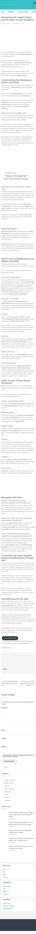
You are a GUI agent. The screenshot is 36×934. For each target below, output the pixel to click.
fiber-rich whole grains (12, 417)
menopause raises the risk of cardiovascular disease (15, 368)
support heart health (22, 366)
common (23, 119)
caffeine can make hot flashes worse (17, 459)
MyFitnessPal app (8, 605)
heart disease (27, 204)
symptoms (4, 102)
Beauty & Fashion (9, 783)
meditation (6, 529)
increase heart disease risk (11, 405)
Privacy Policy (7, 903)
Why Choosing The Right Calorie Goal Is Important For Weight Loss (27, 683)
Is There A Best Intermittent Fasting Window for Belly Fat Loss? (9, 683)
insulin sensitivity (10, 544)
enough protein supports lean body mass (17, 319)
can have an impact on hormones (23, 62)
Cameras (6, 786)
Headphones (8, 791)
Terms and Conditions (9, 906)
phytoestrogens (22, 354)
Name (3, 730)
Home (2, 12)
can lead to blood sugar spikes (25, 415)
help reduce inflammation (19, 341)
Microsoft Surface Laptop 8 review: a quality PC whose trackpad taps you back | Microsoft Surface (21, 814)
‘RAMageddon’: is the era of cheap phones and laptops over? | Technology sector (21, 839)
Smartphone (7, 800)
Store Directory (7, 886)
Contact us (6, 894)
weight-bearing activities (17, 321)
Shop (4, 874)
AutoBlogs (11, 12)
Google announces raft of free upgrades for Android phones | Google (21, 831)
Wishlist (5, 891)
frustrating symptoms (21, 75)
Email (5, 738)
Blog (4, 872)
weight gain (4, 430)
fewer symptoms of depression (18, 294)
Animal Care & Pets (9, 780)
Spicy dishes (4, 471)
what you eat (11, 266)
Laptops (6, 794)
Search (32, 6)
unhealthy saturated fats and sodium (21, 403)
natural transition (15, 87)
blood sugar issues (15, 430)
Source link (7, 647)
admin (5, 669)
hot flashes (30, 450)
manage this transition (25, 54)
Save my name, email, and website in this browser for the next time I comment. (19, 755)
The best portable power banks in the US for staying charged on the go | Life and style (21, 823)
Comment (4, 707)
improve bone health (9, 527)
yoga (33, 527)
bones (17, 106)
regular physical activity (15, 523)
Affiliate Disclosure (8, 908)
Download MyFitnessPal (10, 638)
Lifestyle (6, 797)
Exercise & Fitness (23, 12)
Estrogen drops (5, 104)
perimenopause (25, 95)
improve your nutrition (26, 214)
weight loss (9, 540)
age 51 (7, 89)
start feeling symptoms (17, 93)
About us (5, 877)
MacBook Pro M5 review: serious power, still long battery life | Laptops (21, 847)
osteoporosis (7, 206)
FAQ (4, 889)
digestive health (19, 421)
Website (3, 746)
